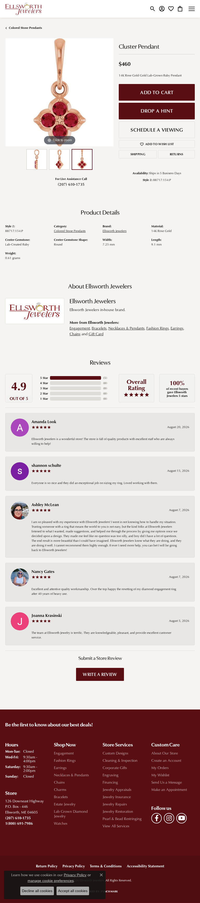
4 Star (44, 383)
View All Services (116, 826)
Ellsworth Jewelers (115, 231)
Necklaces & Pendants (126, 328)
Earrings (177, 328)
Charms (60, 789)
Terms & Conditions (106, 865)
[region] (59, 92)
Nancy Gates (43, 571)
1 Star (44, 398)
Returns (176, 154)
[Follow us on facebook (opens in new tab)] (156, 818)
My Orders (159, 767)
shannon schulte (46, 465)
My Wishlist (160, 775)
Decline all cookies (37, 891)
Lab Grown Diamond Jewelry (71, 814)
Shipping (138, 154)
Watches (60, 823)
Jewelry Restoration (118, 811)
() (105, 378)
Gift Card (96, 334)
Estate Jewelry (65, 804)
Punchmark (109, 891)
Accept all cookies (73, 891)
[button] (152, 9)
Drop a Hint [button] (157, 110)
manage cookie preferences (51, 881)
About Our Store (164, 753)
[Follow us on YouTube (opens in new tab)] (181, 818)
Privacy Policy (74, 865)
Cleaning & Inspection (120, 760)
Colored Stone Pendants (25, 27)
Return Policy (46, 865)
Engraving (110, 775)
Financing (110, 782)
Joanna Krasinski (47, 615)
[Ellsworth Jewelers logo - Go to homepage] (23, 9)
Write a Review (100, 674)
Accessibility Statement (145, 865)
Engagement (80, 328)
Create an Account (166, 760)
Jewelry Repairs (115, 804)
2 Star (44, 393)
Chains (75, 334)
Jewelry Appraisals (117, 789)
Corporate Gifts (115, 767)
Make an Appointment (169, 789)
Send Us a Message (166, 782)
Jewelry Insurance (117, 796)
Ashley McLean (45, 504)
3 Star (44, 388)
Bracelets (99, 328)
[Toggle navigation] (191, 9)
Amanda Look (44, 421)
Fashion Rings (157, 328)
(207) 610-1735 (71, 184)
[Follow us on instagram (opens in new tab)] (169, 818)
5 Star (44, 378)
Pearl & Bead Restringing (122, 818)
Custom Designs (115, 753)
